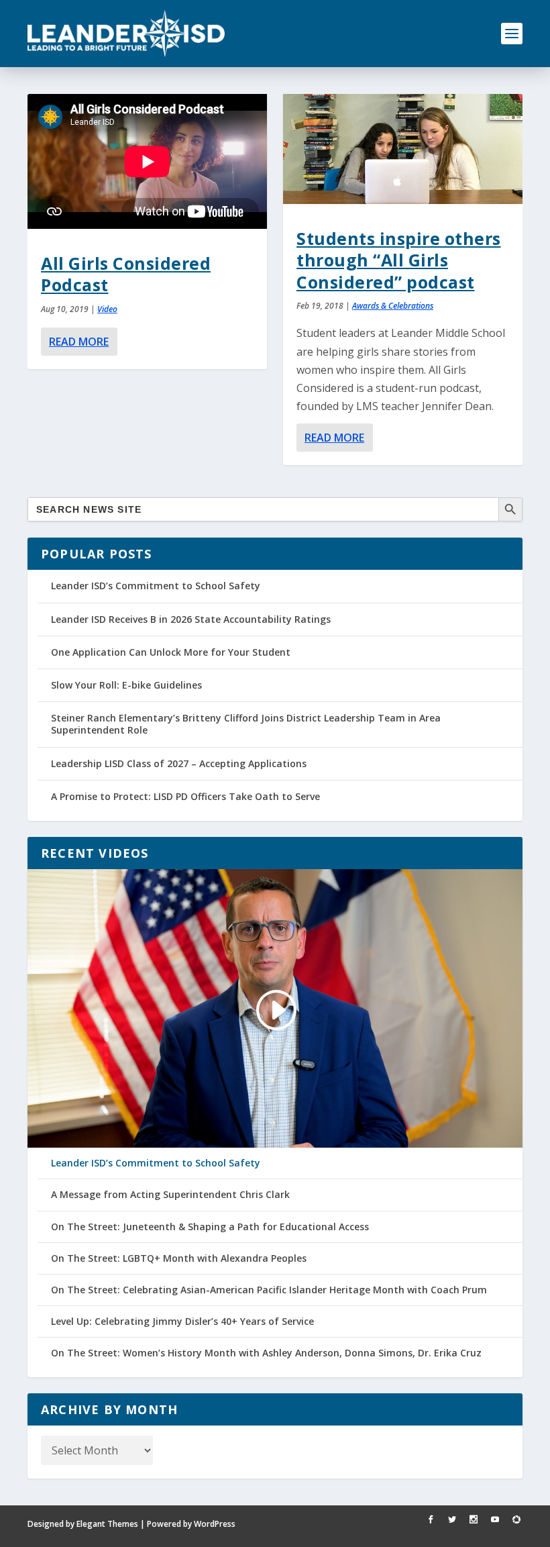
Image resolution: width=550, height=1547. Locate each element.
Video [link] (107, 309)
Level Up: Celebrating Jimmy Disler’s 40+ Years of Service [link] (182, 1321)
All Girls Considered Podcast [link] (126, 274)
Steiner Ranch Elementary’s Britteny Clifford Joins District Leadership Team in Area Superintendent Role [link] (246, 723)
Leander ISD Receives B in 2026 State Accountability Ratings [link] (191, 619)
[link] (126, 33)
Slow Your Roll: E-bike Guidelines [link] (126, 685)
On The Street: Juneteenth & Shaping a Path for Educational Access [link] (210, 1227)
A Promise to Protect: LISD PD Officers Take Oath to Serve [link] (185, 796)
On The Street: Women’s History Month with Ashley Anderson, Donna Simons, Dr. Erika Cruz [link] (266, 1353)
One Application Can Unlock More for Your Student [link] (170, 652)
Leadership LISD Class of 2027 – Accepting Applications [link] (179, 763)
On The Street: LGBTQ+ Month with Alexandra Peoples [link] (179, 1258)
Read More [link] (79, 341)
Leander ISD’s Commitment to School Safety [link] (155, 585)
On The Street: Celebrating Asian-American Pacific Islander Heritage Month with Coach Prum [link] (269, 1290)
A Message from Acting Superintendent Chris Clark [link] (170, 1195)
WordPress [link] (214, 1524)
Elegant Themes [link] (107, 1524)
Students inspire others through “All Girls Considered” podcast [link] (398, 260)
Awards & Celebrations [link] (392, 305)
